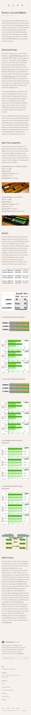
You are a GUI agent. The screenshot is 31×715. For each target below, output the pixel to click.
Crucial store (8, 622)
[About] (13, 5)
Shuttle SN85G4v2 (15, 56)
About (8, 708)
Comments (24, 710)
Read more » (21, 653)
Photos (18, 708)
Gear (13, 708)
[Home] (8, 5)
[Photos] (22, 5)
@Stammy (17, 642)
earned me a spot (10, 76)
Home (3, 708)
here (22, 616)
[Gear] (17, 5)
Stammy (11, 710)
